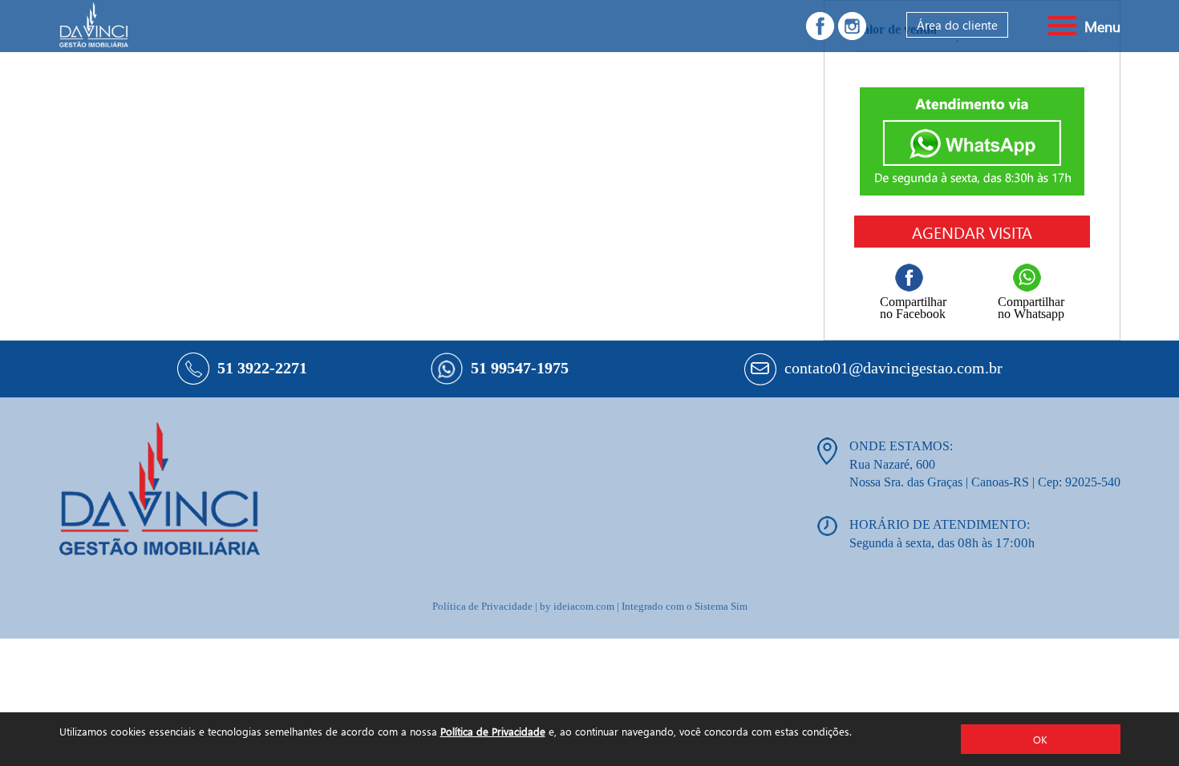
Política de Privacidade (492, 731)
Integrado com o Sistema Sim (685, 606)
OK (1040, 739)
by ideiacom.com (577, 606)
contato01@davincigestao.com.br (893, 368)
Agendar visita (972, 231)
